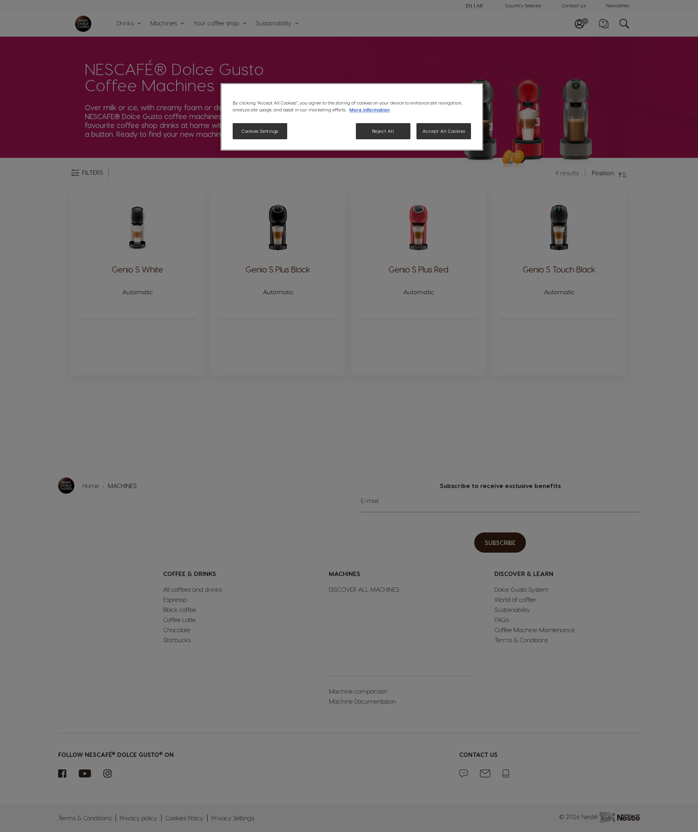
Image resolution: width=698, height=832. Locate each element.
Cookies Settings (260, 131)
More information (369, 109)
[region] (352, 117)
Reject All (383, 131)
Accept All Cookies (444, 131)
